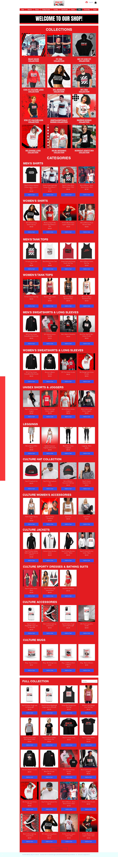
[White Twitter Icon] (2, 848)
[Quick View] (31, 175)
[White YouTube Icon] (2, 851)
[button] (96, 2)
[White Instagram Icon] (2, 854)
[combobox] (89, 681)
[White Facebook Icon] (2, 845)
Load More (59, 849)
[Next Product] (97, 182)
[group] (59, 182)
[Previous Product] (21, 182)
